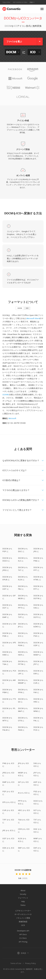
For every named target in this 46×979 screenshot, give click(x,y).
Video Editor (6, 2)
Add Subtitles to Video (20, 2)
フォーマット (23, 898)
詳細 (31, 2)
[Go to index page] (11, 8)
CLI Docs (23, 938)
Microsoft (12, 418)
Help (23, 901)
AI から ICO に (24, 793)
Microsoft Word (33, 318)
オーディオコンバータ (23, 914)
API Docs (23, 934)
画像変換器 (23, 921)
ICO (27, 308)
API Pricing (23, 942)
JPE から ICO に (8, 830)
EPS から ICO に (9, 802)
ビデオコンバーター (23, 910)
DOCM (20, 308)
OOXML (5, 394)
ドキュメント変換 (23, 918)
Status (23, 905)
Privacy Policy (30, 963)
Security (23, 894)
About (23, 890)
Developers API (23, 931)
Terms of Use (15, 963)
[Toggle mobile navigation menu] (42, 9)
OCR (23, 925)
